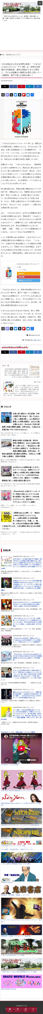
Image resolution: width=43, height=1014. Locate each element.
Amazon (21, 273)
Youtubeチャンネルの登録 (9, 764)
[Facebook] (13, 86)
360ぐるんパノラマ (14, 54)
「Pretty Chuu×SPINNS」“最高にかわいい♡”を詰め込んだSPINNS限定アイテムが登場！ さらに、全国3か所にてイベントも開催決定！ (27, 640)
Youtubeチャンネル (7, 732)
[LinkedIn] (30, 86)
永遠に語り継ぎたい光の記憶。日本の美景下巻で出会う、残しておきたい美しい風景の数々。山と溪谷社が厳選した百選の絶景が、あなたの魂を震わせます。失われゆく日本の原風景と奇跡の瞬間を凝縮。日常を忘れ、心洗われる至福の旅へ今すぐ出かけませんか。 (21, 421)
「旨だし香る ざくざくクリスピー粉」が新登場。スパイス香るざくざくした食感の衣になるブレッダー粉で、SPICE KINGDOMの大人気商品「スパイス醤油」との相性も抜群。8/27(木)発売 (27, 622)
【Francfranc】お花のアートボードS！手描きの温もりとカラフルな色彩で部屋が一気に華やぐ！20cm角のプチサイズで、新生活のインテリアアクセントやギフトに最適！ (26, 496)
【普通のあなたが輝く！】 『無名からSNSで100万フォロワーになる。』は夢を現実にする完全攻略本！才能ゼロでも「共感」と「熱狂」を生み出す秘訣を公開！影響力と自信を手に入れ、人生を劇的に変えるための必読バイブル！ (21, 521)
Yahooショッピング (25, 280)
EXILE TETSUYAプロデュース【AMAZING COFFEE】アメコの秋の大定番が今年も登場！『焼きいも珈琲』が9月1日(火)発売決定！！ (27, 604)
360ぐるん (37, 340)
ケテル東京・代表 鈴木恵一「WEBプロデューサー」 (18, 849)
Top (3, 54)
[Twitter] (5, 86)
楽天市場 (21, 277)
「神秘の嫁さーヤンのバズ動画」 (25, 732)
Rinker (24, 269)
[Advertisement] (21, 37)
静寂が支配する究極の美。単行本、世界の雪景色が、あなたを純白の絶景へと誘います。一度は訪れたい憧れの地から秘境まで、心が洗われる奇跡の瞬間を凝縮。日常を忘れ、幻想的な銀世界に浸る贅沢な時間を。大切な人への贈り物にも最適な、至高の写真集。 (21, 448)
